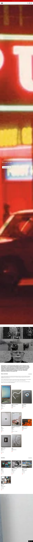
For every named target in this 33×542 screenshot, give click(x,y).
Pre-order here (5, 167)
